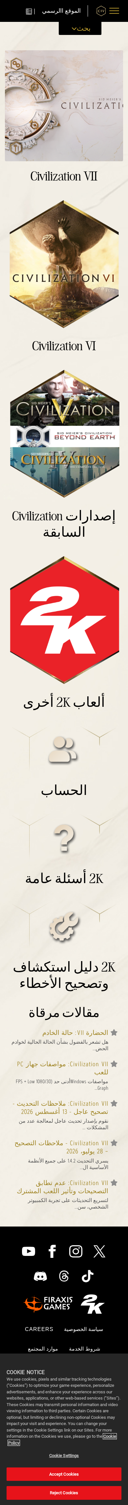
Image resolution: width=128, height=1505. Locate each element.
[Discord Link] (40, 1276)
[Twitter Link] (99, 1251)
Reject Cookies (64, 1492)
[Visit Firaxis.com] (48, 1304)
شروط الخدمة (84, 1349)
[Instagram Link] (75, 1251)
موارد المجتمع (43, 1349)
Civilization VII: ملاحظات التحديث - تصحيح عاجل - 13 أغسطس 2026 (60, 1108)
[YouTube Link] (28, 1251)
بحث (84, 28)
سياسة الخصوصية (83, 1329)
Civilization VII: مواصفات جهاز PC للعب (62, 1068)
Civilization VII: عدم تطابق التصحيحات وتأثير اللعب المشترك (62, 1187)
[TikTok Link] (87, 1276)
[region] (64, 1429)
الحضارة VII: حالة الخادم (75, 1033)
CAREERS (39, 1329)
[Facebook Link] (52, 1251)
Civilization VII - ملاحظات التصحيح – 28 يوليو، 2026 (61, 1147)
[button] (114, 10)
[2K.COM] (92, 1304)
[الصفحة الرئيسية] (101, 11)
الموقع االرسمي (61, 11)
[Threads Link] (64, 1276)
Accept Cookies (64, 1474)
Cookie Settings (64, 1455)
